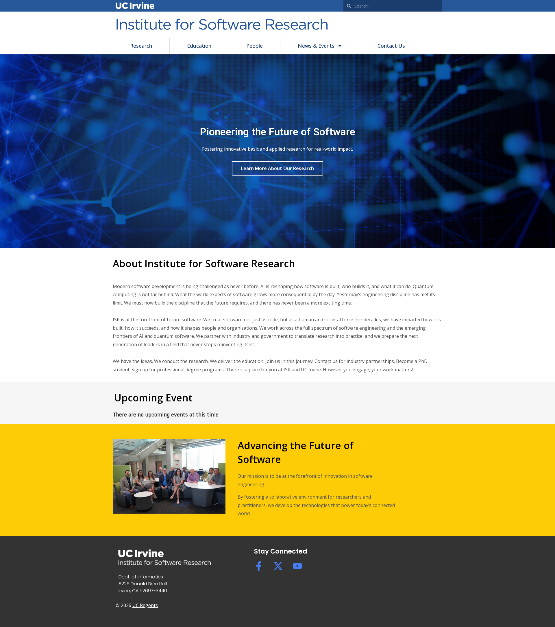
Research (141, 45)
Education (199, 45)
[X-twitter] (278, 566)
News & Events (316, 45)
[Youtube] (297, 566)
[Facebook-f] (258, 566)
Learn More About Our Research (277, 168)
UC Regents (145, 605)
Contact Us (391, 45)
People (254, 45)
